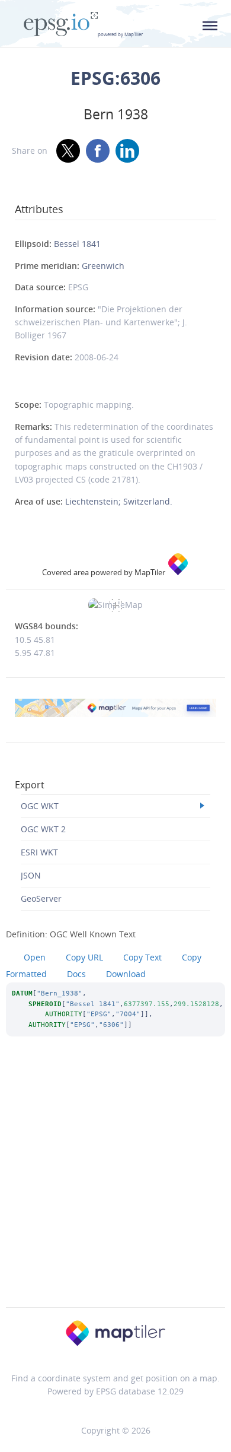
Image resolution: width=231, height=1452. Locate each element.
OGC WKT (40, 805)
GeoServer (41, 898)
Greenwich (103, 265)
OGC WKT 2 (43, 829)
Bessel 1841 (77, 243)
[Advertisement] (115, 1188)
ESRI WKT (39, 852)
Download (126, 973)
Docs (76, 973)
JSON (31, 875)
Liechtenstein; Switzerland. (118, 501)
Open (35, 957)
